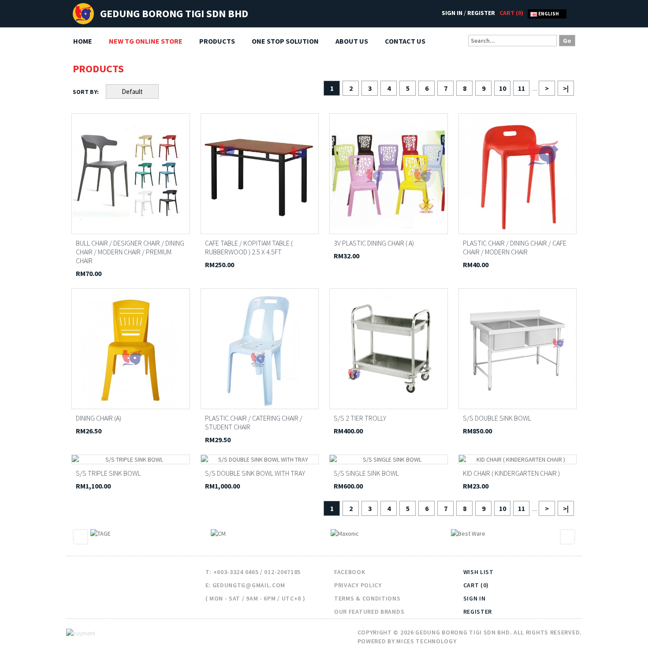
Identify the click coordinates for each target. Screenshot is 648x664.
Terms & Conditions (367, 598)
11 (521, 88)
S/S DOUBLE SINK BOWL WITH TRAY (255, 473)
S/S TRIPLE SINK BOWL (108, 473)
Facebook (349, 572)
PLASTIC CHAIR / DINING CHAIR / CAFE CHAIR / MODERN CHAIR (514, 247)
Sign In (452, 13)
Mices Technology (426, 641)
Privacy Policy (358, 585)
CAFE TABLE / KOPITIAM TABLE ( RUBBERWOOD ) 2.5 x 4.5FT (249, 247)
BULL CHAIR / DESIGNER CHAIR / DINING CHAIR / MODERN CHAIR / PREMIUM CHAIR (130, 252)
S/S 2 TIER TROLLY (360, 418)
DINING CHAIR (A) (98, 418)
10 (502, 88)
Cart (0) (476, 585)
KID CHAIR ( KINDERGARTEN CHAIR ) (511, 473)
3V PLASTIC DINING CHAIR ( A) (374, 243)
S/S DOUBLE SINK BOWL (497, 418)
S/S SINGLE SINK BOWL (366, 473)
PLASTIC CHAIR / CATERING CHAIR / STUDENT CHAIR (253, 422)
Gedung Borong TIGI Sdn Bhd (174, 13)
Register (481, 13)
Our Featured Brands (369, 612)
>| (566, 88)
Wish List (478, 572)
